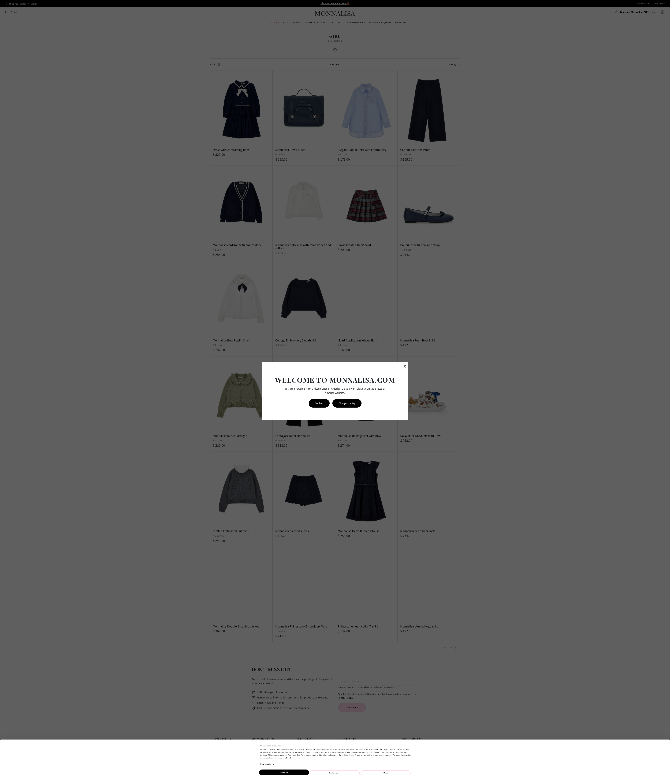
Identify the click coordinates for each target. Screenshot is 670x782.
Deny (386, 773)
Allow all (284, 772)
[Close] (660, 687)
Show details (265, 764)
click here (290, 758)
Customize (333, 773)
